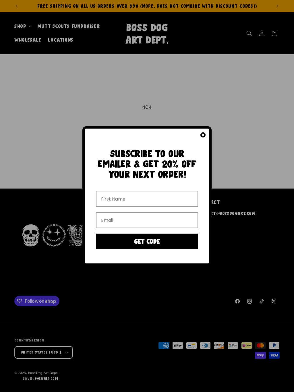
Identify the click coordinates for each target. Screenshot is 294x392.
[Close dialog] (203, 135)
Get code (147, 241)
